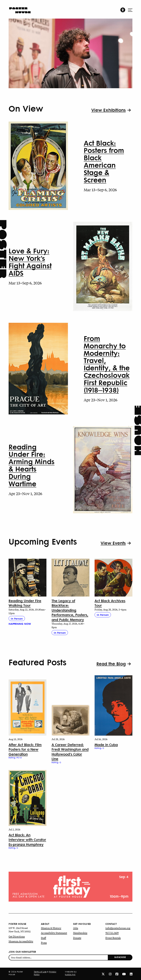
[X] (103, 974)
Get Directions (17, 936)
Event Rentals (113, 937)
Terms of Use (40, 971)
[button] (122, 10)
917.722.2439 (112, 932)
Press (44, 942)
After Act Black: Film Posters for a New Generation (25, 749)
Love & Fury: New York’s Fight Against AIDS (30, 262)
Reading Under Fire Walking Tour (25, 603)
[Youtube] (124, 974)
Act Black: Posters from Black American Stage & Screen (104, 161)
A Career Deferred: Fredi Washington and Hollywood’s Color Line (70, 751)
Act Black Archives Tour (110, 603)
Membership (80, 932)
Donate (77, 937)
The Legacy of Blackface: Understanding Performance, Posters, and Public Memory (70, 610)
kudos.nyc (70, 974)
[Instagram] (110, 974)
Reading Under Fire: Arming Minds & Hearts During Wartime (32, 465)
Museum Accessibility (21, 941)
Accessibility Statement (54, 932)
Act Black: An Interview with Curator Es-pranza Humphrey (27, 839)
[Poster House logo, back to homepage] (20, 9)
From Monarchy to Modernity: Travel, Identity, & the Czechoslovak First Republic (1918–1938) (107, 364)
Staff (43, 937)
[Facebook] (117, 974)
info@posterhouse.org (117, 928)
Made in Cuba (106, 744)
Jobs (75, 928)
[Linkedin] (131, 974)
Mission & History (51, 928)
